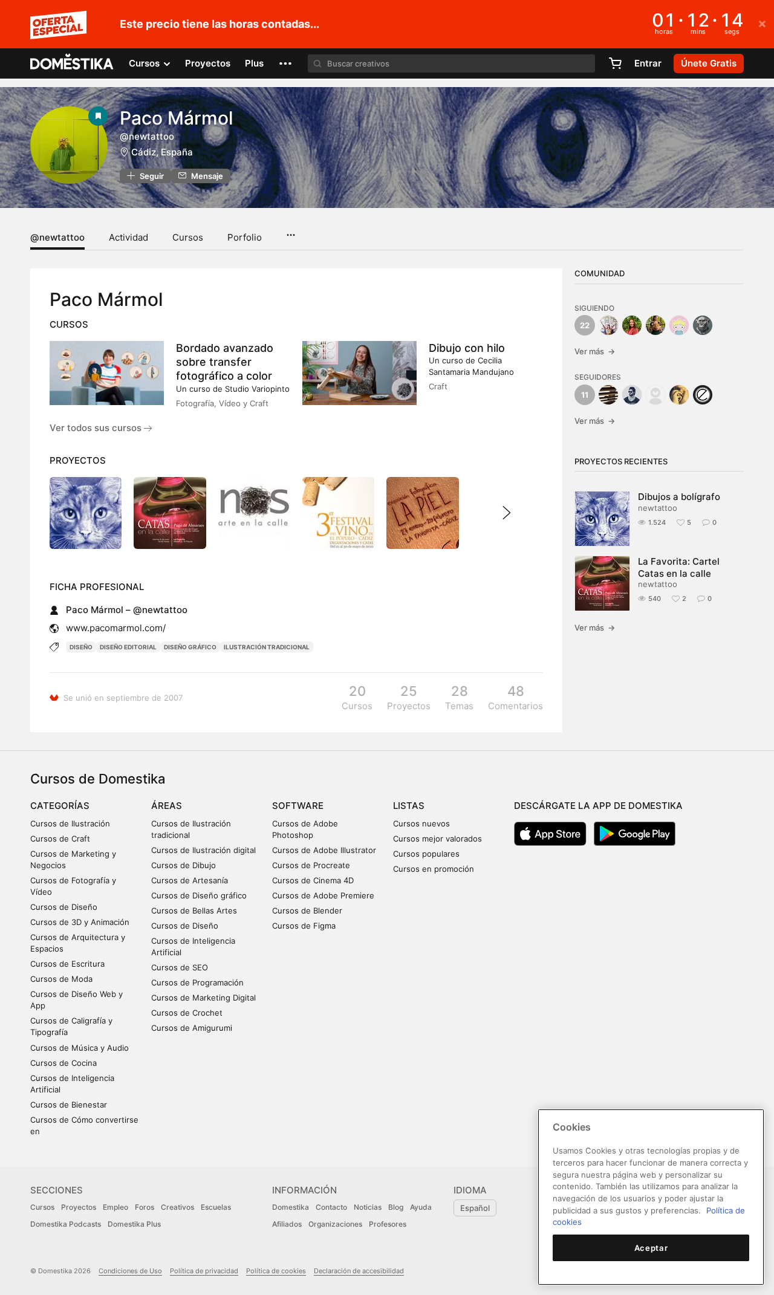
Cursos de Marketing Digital (203, 997)
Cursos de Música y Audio (79, 1048)
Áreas (166, 805)
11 (584, 395)
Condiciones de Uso (130, 1271)
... (290, 231)
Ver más (594, 351)
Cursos (187, 237)
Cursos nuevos (421, 823)
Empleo (115, 1207)
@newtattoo (57, 237)
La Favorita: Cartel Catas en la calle (679, 567)
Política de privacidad (204, 1271)
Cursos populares (426, 853)
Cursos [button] (145, 63)
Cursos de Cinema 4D (313, 880)
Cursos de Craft (60, 838)
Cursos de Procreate (311, 865)
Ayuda (421, 1207)
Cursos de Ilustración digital (203, 850)
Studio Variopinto (257, 389)
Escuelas (216, 1207)
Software (298, 805)
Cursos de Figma (304, 925)
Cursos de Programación (197, 982)
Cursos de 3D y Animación (79, 922)
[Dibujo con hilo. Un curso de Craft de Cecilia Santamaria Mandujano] (359, 373)
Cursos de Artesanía (189, 880)
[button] (285, 63)
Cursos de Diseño (63, 907)
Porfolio (244, 237)
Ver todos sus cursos (97, 427)
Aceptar (651, 1248)
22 (585, 325)
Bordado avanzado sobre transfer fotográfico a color (224, 362)
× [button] (762, 23)
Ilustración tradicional (267, 647)
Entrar (648, 63)
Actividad (128, 237)
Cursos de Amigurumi (191, 1028)
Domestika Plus (134, 1223)
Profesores (387, 1223)
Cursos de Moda (61, 979)
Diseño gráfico (190, 647)
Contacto (331, 1207)
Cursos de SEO (179, 967)
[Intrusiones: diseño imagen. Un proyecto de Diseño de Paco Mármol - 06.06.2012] (254, 513)
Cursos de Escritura (67, 964)
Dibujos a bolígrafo (679, 496)
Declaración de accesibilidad (359, 1271)
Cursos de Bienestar (68, 1104)
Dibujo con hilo (467, 348)
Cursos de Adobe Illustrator (324, 850)
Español (475, 1208)
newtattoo (657, 508)
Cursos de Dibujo (183, 865)
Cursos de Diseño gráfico (199, 895)
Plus (254, 63)
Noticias (368, 1207)
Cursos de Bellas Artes (194, 910)
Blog (395, 1207)
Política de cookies (276, 1271)
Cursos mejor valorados (437, 838)
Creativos (177, 1207)
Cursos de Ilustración (70, 823)
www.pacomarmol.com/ (116, 628)
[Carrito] (615, 63)
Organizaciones (335, 1223)
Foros (144, 1207)
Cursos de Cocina (63, 1063)
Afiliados (287, 1223)
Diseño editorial (128, 647)
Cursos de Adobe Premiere (323, 895)
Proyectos (207, 63)
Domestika (290, 1207)
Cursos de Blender (307, 910)
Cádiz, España (162, 152)
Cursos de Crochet (187, 1012)
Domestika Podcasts (65, 1223)
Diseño (81, 647)
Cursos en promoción (433, 869)
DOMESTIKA (72, 63)
